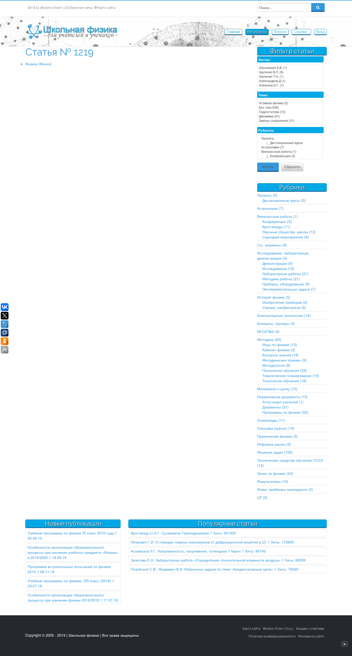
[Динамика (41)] (290, 116)
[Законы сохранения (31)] (290, 120)
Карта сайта (106, 7)
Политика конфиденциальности (272, 636)
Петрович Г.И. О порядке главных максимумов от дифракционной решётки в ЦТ (199, 542)
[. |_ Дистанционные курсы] (290, 142)
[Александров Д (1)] (290, 80)
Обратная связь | (81, 7)
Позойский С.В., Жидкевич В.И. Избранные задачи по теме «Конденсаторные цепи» (202, 569)
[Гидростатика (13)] (290, 111)
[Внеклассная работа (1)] (290, 151)
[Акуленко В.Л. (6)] (290, 72)
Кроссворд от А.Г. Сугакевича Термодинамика (170, 532)
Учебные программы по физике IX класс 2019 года (71, 532)
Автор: (264, 59)
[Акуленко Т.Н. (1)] (290, 76)
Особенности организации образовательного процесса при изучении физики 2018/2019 (66, 597)
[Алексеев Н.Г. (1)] (290, 85)
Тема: (263, 94)
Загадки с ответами (310, 628)
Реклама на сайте (311, 636)
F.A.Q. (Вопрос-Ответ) (47, 7)
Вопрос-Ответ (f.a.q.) (278, 628)
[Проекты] (290, 138)
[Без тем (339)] (290, 107)
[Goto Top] (344, 644)
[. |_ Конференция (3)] (290, 156)
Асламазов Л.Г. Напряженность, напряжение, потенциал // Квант (186, 551)
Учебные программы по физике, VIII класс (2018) (69, 580)
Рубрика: (266, 130)
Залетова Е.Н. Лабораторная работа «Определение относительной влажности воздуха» (206, 560)
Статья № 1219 (59, 52)
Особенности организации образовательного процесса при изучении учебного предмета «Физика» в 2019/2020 (73, 552)
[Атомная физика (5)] (290, 103)
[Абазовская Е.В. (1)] (290, 67)
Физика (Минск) (38, 63)
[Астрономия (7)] (290, 147)
